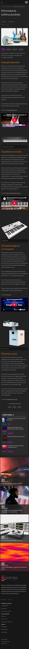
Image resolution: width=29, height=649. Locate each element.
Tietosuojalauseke (5, 641)
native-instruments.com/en (13, 193)
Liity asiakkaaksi (4, 605)
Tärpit (3, 49)
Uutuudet (21, 49)
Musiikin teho (4, 619)
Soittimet (15, 49)
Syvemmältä (10, 442)
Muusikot (8, 49)
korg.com (8, 294)
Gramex (3, 6)
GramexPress (9, 6)
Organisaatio (4, 626)
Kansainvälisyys (4, 629)
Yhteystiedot (4, 632)
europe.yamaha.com (11, 110)
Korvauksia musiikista (6, 611)
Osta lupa (3, 616)
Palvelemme (4, 608)
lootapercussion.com (11, 399)
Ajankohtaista (10, 433)
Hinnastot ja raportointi (6, 621)
